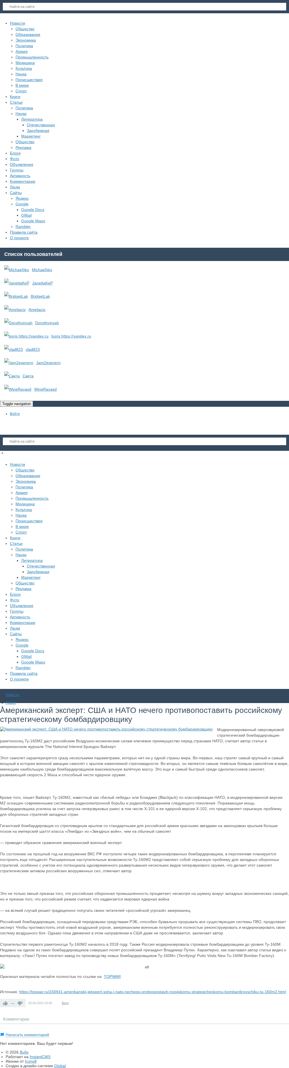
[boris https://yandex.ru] (26, 336)
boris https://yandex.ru (71, 336)
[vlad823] (13, 349)
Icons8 (31, 1061)
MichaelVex (42, 269)
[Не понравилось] (20, 1003)
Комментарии (16, 1019)
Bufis (24, 1052)
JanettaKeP (42, 283)
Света (28, 376)
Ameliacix (37, 309)
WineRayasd (45, 389)
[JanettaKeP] (16, 283)
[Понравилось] (5, 1003)
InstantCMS (40, 1056)
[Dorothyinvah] (18, 322)
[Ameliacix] (15, 309)
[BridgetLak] (16, 296)
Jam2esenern (48, 362)
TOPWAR (112, 976)
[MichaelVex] (16, 269)
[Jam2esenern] (18, 362)
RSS (286, 1028)
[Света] (12, 375)
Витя (65, 1003)
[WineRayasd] (17, 389)
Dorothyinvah (47, 323)
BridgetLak (40, 296)
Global (60, 1065)
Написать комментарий (27, 1034)
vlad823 (33, 349)
